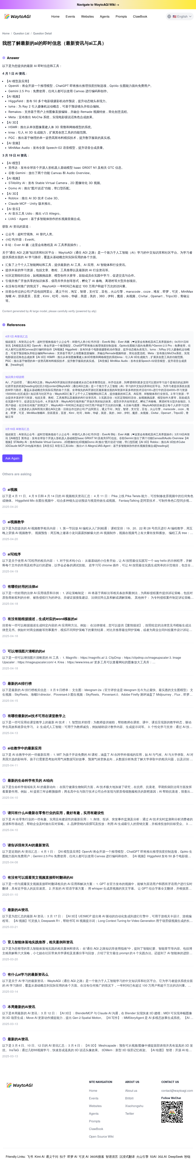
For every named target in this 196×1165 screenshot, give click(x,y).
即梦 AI (72, 1156)
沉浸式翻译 (127, 1156)
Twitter (129, 1113)
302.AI (162, 1156)
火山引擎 (142, 1156)
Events (70, 16)
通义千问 (52, 1156)
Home (55, 16)
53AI (153, 1156)
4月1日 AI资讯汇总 (16, 336)
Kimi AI (39, 1156)
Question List (21, 33)
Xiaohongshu (134, 1106)
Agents (104, 16)
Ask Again (12, 458)
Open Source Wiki (101, 1136)
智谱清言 (112, 1156)
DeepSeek (175, 1156)
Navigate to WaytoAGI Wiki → (98, 4)
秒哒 (187, 1156)
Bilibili (129, 1098)
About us (131, 1090)
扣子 (63, 1156)
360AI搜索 (97, 1156)
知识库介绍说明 (14, 377)
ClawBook (140, 16)
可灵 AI (83, 1156)
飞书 (30, 1156)
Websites (87, 16)
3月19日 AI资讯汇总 (17, 429)
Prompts (121, 16)
